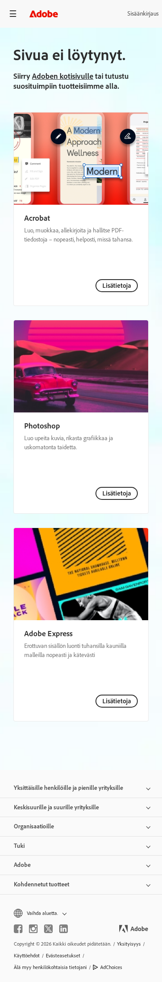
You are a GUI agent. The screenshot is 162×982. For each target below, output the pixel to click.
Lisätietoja (116, 286)
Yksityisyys (129, 944)
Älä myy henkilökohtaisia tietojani (50, 967)
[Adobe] (43, 13)
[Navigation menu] (13, 13)
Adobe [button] (22, 865)
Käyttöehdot (27, 956)
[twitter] (48, 928)
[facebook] (18, 928)
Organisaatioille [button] (34, 826)
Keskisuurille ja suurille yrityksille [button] (56, 807)
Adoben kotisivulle (62, 76)
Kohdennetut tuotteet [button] (41, 884)
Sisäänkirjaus (143, 13)
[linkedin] (63, 928)
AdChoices (111, 967)
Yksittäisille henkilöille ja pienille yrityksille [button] (68, 788)
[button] (81, 913)
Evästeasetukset (63, 956)
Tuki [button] (19, 846)
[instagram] (33, 928)
